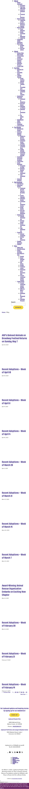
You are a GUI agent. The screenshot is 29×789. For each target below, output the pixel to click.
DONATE (18, 307)
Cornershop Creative (17, 778)
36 (17, 692)
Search (13, 302)
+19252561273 (16, 726)
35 (15, 692)
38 (21, 692)
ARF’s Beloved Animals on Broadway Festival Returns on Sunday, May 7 (14, 338)
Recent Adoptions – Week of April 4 (14, 432)
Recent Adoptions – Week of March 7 (14, 556)
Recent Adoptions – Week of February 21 (14, 655)
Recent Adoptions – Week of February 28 (14, 624)
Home (3, 312)
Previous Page (6, 692)
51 (26, 692)
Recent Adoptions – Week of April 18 (14, 371)
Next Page (24, 694)
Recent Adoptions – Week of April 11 (14, 401)
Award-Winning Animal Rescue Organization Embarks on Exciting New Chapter (14, 590)
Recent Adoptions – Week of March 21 (14, 494)
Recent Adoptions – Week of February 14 (14, 686)
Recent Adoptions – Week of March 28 (14, 463)
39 (23, 692)
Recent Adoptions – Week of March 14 (14, 525)
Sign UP (14, 715)
